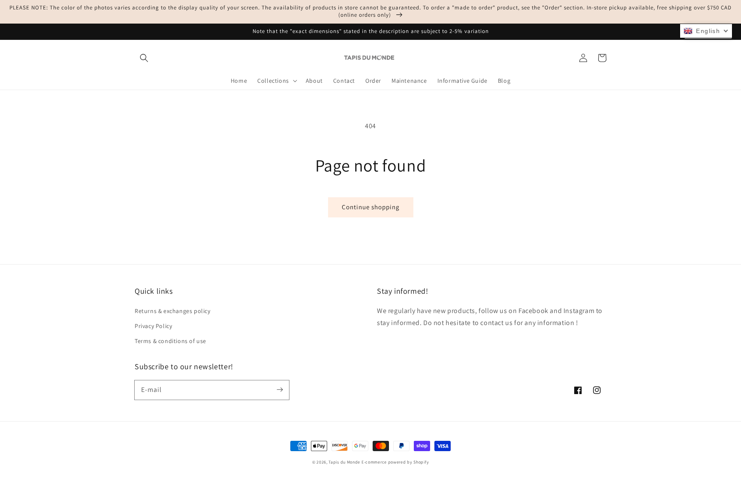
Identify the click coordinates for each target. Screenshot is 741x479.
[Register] (279, 389)
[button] (144, 57)
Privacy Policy (153, 326)
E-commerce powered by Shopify (395, 462)
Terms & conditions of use (170, 341)
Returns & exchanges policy (173, 311)
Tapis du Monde (344, 462)
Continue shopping (371, 207)
